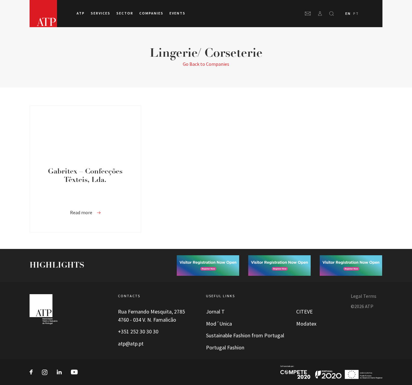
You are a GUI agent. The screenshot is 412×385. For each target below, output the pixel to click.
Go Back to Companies (206, 64)
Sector (124, 13)
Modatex (306, 323)
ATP (81, 13)
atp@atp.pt (131, 343)
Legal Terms (363, 296)
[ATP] (43, 13)
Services (100, 13)
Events (177, 13)
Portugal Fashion (225, 347)
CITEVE (304, 311)
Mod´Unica (219, 323)
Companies (151, 13)
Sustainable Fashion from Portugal (245, 335)
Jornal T (215, 311)
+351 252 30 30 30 (138, 331)
